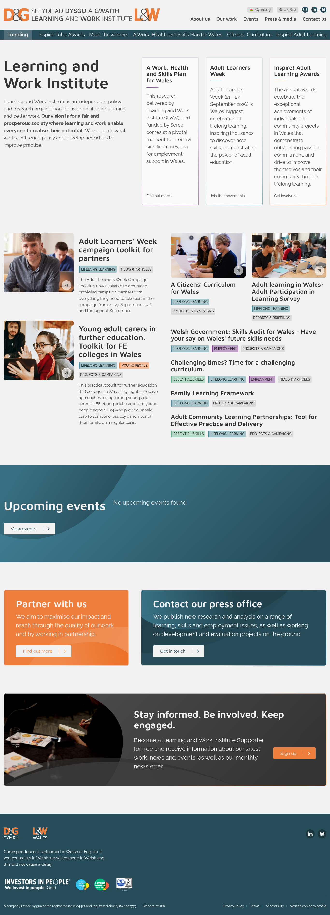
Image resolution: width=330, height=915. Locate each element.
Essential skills (188, 379)
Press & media (280, 19)
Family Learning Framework (212, 392)
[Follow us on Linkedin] (314, 10)
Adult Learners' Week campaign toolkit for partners (118, 250)
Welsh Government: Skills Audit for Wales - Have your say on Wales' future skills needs (243, 335)
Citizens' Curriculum (249, 34)
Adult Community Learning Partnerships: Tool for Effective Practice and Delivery (244, 420)
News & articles (136, 269)
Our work (226, 19)
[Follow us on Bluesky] (323, 10)
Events (250, 19)
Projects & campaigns (101, 375)
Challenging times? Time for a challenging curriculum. (233, 366)
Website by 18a (154, 906)
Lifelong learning (98, 269)
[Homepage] (82, 14)
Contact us (314, 19)
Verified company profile (308, 906)
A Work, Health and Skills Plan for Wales (177, 34)
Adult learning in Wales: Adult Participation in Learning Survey (287, 291)
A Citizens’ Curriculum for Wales (203, 288)
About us (200, 19)
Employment (225, 349)
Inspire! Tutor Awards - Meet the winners (83, 34)
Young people (134, 365)
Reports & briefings (271, 318)
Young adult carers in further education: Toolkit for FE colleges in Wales (117, 341)
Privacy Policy (233, 906)
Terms (254, 906)
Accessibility (275, 906)
